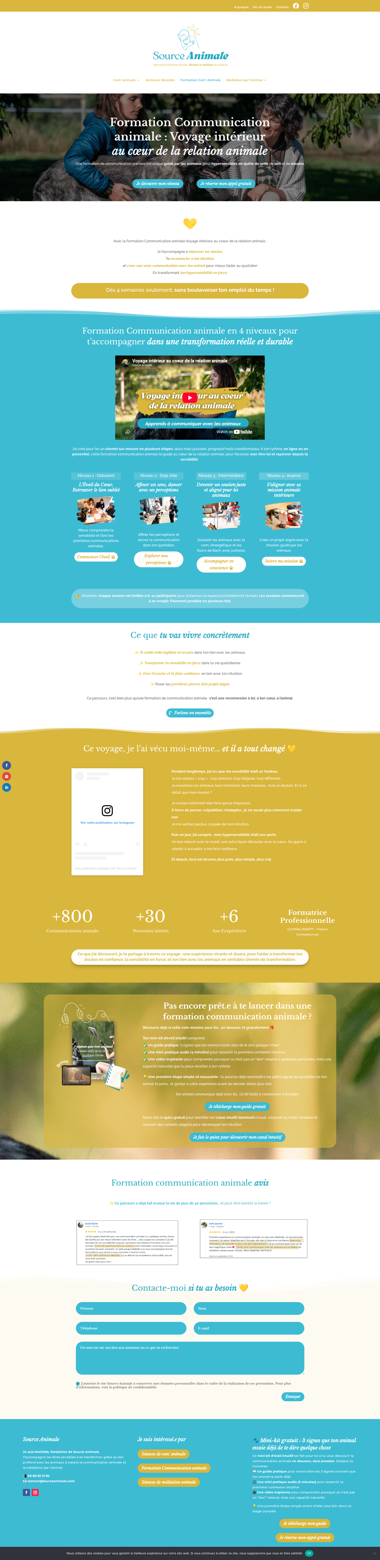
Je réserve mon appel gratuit (226, 183)
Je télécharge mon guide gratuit (237, 1106)
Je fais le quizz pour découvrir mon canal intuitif (237, 1137)
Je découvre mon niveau (157, 183)
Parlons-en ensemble (192, 712)
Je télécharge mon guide (304, 1523)
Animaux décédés (160, 80)
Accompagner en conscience (219, 564)
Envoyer (292, 1396)
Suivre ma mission (281, 561)
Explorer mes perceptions (156, 559)
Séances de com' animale (164, 1454)
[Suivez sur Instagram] (35, 1492)
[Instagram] (306, 7)
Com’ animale (124, 80)
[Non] (374, 1553)
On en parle (262, 7)
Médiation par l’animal (244, 80)
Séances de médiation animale (169, 1482)
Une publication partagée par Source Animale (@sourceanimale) (120, 868)
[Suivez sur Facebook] (26, 1492)
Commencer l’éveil (93, 557)
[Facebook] (296, 7)
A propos (241, 7)
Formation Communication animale (174, 1468)
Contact (282, 7)
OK (309, 1553)
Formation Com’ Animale (200, 80)
